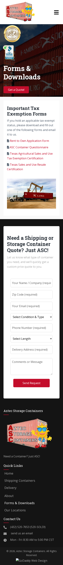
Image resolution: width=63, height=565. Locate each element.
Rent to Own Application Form (29, 141)
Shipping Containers (19, 480)
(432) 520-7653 (19, 527)
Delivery (10, 488)
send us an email (21, 533)
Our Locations (15, 510)
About (9, 496)
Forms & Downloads (19, 503)
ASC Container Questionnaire (29, 147)
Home (8, 473)
